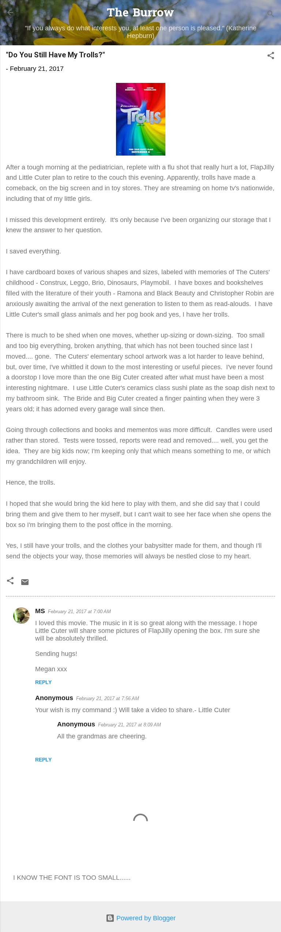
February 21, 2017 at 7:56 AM (107, 698)
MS (40, 611)
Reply (43, 682)
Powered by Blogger (145, 918)
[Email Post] (24, 584)
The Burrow (140, 13)
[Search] (270, 15)
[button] (270, 56)
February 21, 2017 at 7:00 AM (79, 611)
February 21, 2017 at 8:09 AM (129, 724)
